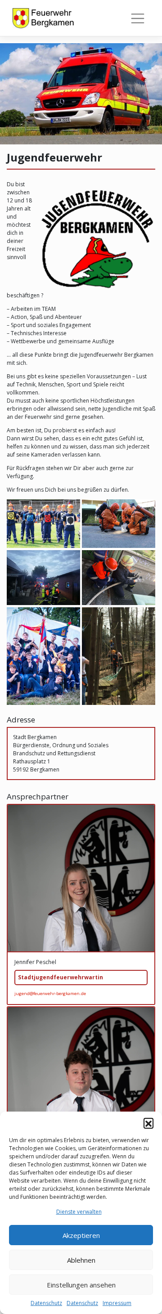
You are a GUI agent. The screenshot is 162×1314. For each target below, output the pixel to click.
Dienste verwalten (79, 1211)
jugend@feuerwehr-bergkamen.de (50, 993)
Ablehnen (81, 1260)
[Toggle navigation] (138, 18)
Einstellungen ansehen (81, 1284)
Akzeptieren (81, 1235)
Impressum (117, 1303)
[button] (148, 1122)
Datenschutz (46, 1303)
